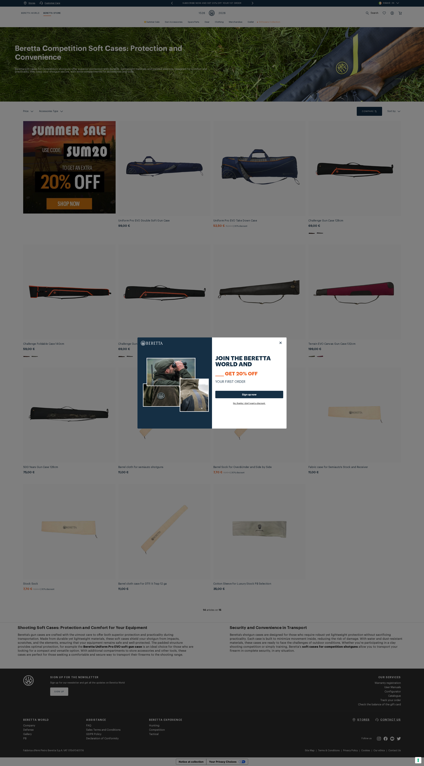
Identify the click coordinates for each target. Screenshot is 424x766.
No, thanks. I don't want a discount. (249, 403)
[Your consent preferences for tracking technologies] (418, 760)
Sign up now (249, 394)
